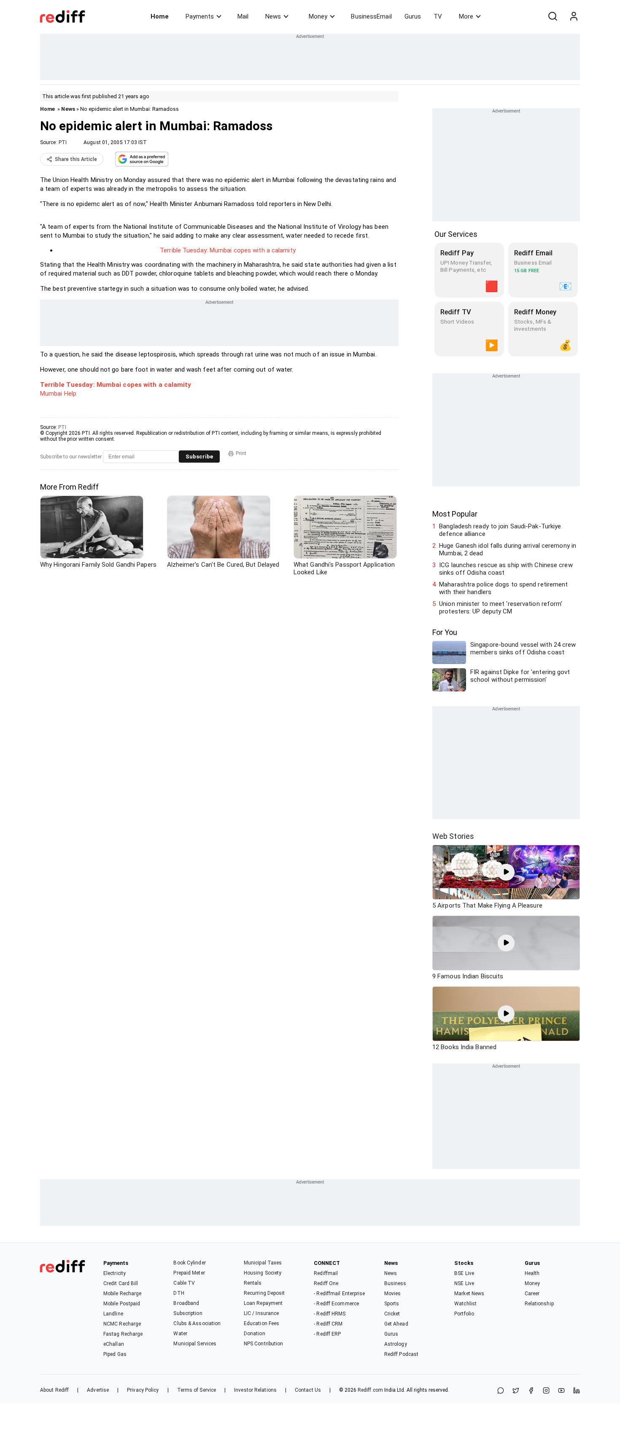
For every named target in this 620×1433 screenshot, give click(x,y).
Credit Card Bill (120, 1283)
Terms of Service (196, 1390)
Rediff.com (370, 1390)
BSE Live (464, 1273)
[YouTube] (561, 1391)
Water (180, 1334)
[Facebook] (531, 1391)
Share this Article (76, 159)
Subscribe (199, 456)
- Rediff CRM (328, 1324)
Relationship (539, 1304)
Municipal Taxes (263, 1263)
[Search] (552, 16)
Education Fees (261, 1323)
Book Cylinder (189, 1263)
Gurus (412, 16)
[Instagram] (546, 1391)
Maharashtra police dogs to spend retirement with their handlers (503, 588)
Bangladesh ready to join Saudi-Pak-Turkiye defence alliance (500, 530)
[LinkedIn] (576, 1391)
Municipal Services (194, 1344)
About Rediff (54, 1390)
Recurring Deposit (264, 1293)
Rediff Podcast (401, 1354)
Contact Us (308, 1390)
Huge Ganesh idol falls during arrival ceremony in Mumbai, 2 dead (507, 549)
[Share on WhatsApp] (500, 1391)
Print (241, 453)
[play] (506, 872)
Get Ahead (396, 1324)
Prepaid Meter (189, 1273)
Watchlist (465, 1304)
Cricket (392, 1314)
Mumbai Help (58, 393)
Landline (113, 1314)
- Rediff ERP (327, 1334)
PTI (63, 142)
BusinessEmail (371, 16)
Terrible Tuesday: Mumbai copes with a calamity (228, 250)
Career (532, 1293)
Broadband (186, 1303)
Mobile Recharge (122, 1293)
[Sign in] (573, 16)
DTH (178, 1293)
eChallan (113, 1344)
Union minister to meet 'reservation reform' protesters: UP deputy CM (500, 607)
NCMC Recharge (122, 1324)
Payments (200, 16)
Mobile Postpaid (121, 1304)
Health (532, 1273)
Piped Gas (115, 1354)
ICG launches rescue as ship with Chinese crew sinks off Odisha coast (506, 568)
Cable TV (184, 1283)
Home (160, 16)
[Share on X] (515, 1391)
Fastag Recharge (123, 1334)
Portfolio (464, 1314)
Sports (391, 1304)
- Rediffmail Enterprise (339, 1293)
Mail (242, 16)
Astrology (395, 1344)
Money (318, 16)
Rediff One (326, 1283)
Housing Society (263, 1273)
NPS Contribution (263, 1344)
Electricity (114, 1273)
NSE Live (464, 1283)
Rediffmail (326, 1273)
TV (438, 16)
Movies (392, 1293)
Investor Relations (255, 1390)
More (466, 16)
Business (395, 1283)
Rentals (253, 1283)
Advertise (98, 1390)
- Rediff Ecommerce (336, 1304)
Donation (254, 1334)
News (273, 16)
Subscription (187, 1313)
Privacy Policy (143, 1390)
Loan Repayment (263, 1303)
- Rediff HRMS (329, 1314)
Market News (469, 1293)
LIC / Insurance (261, 1313)
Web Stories (453, 836)
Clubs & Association (197, 1323)
